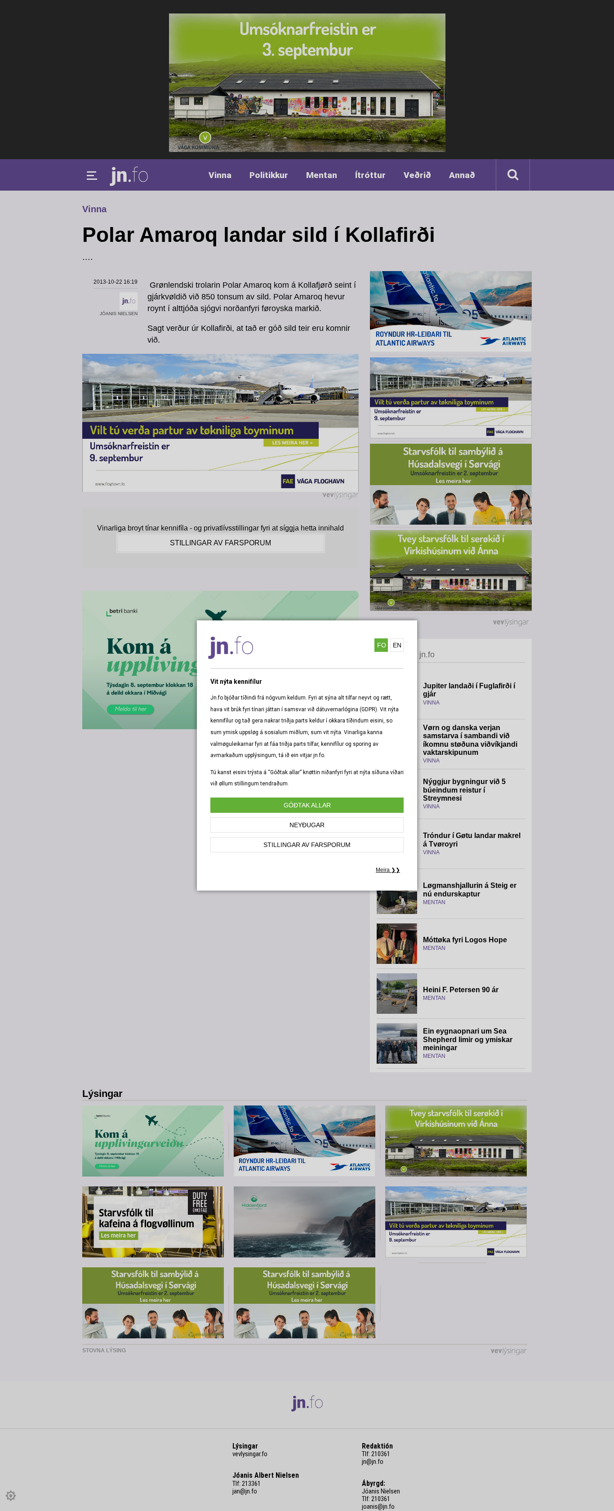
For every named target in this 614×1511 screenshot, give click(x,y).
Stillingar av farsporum (307, 844)
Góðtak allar (307, 805)
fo (381, 645)
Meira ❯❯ (388, 870)
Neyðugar (307, 825)
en (397, 645)
